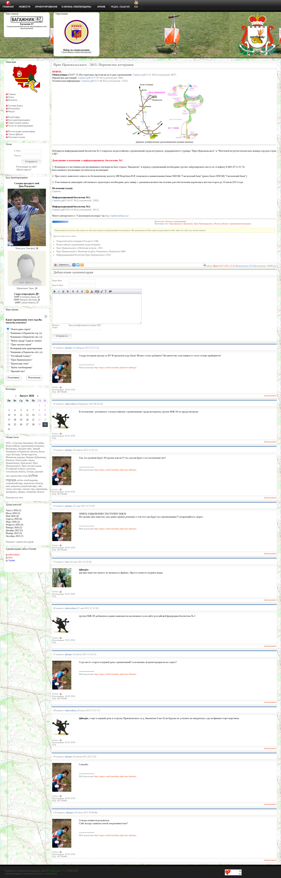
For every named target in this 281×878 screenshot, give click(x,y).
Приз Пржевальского (203, 223)
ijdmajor (68, 347)
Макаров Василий (28, 299)
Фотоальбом (14, 108)
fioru (10, 557)
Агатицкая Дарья (28, 297)
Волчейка (39, 443)
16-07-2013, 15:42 (226, 266)
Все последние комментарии (21, 131)
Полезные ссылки (16, 137)
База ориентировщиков (19, 120)
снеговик (16, 489)
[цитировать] (270, 395)
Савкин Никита (27, 302)
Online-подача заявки (18, 123)
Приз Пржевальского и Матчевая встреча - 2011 (79, 248)
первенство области (33, 483)
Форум (11, 111)
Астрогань (17, 443)
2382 (95, 200)
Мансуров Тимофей (25, 248)
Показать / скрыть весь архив (20, 541)
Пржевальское (12, 463)
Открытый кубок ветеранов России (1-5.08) (77, 241)
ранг (8, 486)
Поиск (11, 97)
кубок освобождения (27, 480)
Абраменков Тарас (25, 288)
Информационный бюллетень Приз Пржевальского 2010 (83, 255)
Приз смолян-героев (31, 466)
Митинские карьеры (15, 457)
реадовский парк (29, 486)
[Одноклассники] (82, 264)
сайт (39, 486)
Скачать (56, 191)
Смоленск (30, 468)
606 (120, 77)
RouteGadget (14, 117)
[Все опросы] (39, 316)
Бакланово (28, 443)
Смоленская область (15, 471)
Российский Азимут (15, 468)
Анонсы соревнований (175, 221)
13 (27, 415)
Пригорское (26, 463)
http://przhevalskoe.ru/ (117, 215)
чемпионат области (35, 492)
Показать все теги (14, 497)
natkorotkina (13, 554)
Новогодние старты (24, 460)
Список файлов (15, 134)
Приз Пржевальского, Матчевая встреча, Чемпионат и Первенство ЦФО (91, 251)
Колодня (16, 454)
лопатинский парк (14, 483)
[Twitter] (78, 264)
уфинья (21, 492)
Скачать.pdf (139, 74)
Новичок (10, 460)
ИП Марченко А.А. (55, 870)
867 (173, 74)
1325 (124, 80)
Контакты (12, 100)
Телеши (30, 471)
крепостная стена (19, 475)
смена (8, 489)
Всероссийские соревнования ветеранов (25, 446)
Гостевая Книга (15, 105)
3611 (95, 209)
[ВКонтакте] (74, 264)
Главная (12, 94)
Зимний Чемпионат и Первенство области (23, 450)
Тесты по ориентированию (20, 125)
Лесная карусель (29, 454)
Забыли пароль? (23, 169)
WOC (8, 443)
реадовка (15, 486)
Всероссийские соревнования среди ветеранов (78, 244)
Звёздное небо (25, 448)
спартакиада (41, 489)
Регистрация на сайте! (26, 166)
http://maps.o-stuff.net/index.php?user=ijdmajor (115, 367)
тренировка (11, 492)
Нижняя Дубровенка (36, 457)
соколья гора (28, 489)
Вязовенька (11, 448)
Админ (11, 560)
